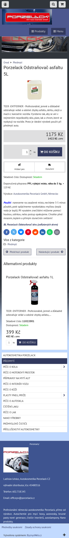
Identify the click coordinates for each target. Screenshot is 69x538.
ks (13, 342)
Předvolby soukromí (12, 527)
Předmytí (12, 244)
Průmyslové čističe (15, 423)
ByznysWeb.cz (34, 535)
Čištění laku (10, 406)
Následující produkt (49, 252)
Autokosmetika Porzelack (19, 355)
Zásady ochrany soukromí (38, 527)
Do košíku (51, 152)
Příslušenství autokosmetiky (21, 429)
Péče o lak (9, 412)
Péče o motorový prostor (19, 372)
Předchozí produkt (19, 252)
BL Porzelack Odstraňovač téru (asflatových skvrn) (31, 224)
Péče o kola (10, 366)
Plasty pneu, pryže (14, 395)
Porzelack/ (34, 444)
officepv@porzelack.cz (22, 498)
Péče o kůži (10, 389)
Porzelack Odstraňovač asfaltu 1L (29, 277)
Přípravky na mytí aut (16, 378)
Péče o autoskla (13, 401)
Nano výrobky (12, 418)
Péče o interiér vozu (16, 383)
